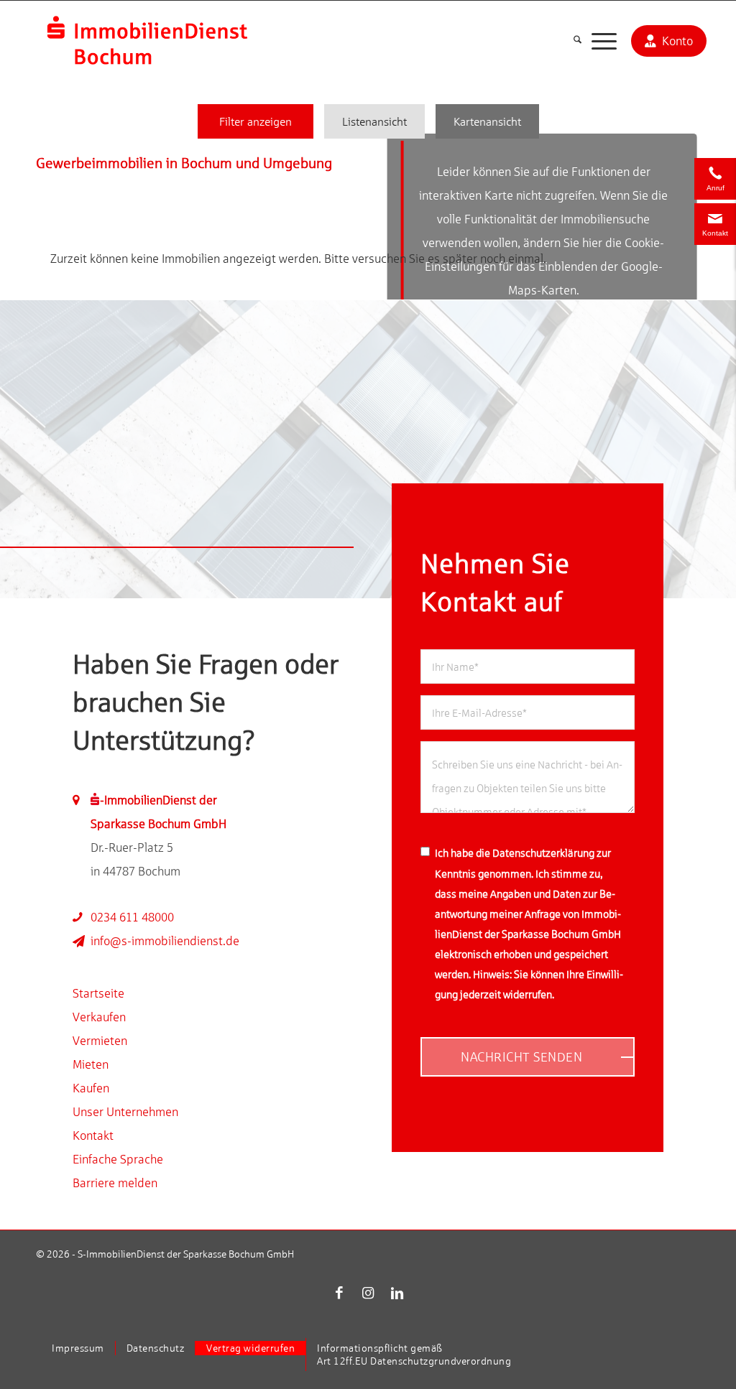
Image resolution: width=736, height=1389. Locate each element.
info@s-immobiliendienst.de (165, 941)
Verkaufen (99, 1017)
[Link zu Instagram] (368, 1293)
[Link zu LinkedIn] (397, 1293)
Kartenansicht (487, 121)
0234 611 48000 (132, 917)
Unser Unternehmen (125, 1112)
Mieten (91, 1064)
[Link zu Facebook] (339, 1293)
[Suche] (577, 40)
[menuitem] (577, 40)
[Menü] (604, 40)
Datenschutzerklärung (543, 853)
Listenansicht (374, 121)
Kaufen (91, 1088)
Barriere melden (115, 1183)
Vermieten (100, 1040)
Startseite (98, 993)
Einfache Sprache (118, 1159)
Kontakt (93, 1135)
